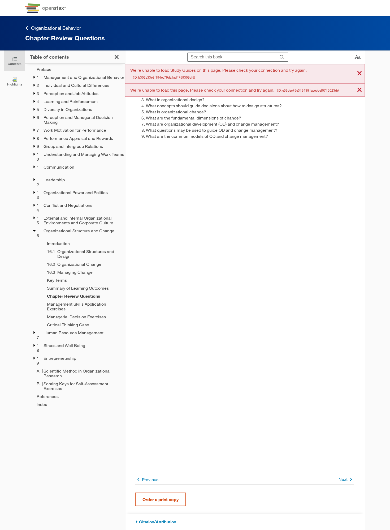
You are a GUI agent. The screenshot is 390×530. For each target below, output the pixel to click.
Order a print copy (160, 499)
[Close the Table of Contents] (116, 57)
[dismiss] (359, 73)
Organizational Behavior (56, 28)
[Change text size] (357, 57)
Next (343, 479)
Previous (150, 479)
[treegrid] (75, 237)
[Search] (282, 57)
